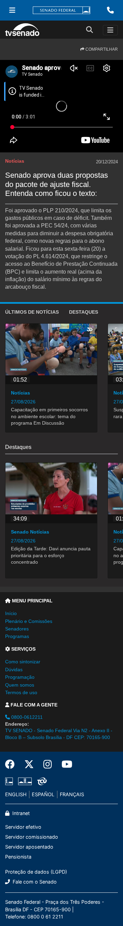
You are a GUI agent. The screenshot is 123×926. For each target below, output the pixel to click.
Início (11, 613)
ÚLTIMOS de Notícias (32, 312)
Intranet (20, 813)
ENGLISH (16, 794)
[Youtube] (64, 764)
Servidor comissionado (31, 837)
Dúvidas (14, 669)
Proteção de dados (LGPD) (36, 872)
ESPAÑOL (43, 794)
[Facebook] (12, 764)
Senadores (17, 628)
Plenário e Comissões (28, 621)
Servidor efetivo (23, 827)
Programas (17, 636)
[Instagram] (48, 764)
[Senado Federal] (61, 10)
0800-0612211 (26, 717)
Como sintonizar (22, 661)
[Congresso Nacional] (25, 781)
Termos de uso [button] (21, 692)
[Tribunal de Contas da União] (41, 781)
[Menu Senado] (12, 10)
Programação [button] (20, 677)
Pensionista (18, 857)
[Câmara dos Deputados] (10, 781)
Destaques (83, 312)
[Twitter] (29, 764)
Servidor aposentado (29, 847)
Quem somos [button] (19, 685)
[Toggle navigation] (110, 30)
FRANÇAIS (72, 794)
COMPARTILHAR (101, 49)
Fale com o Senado (34, 882)
